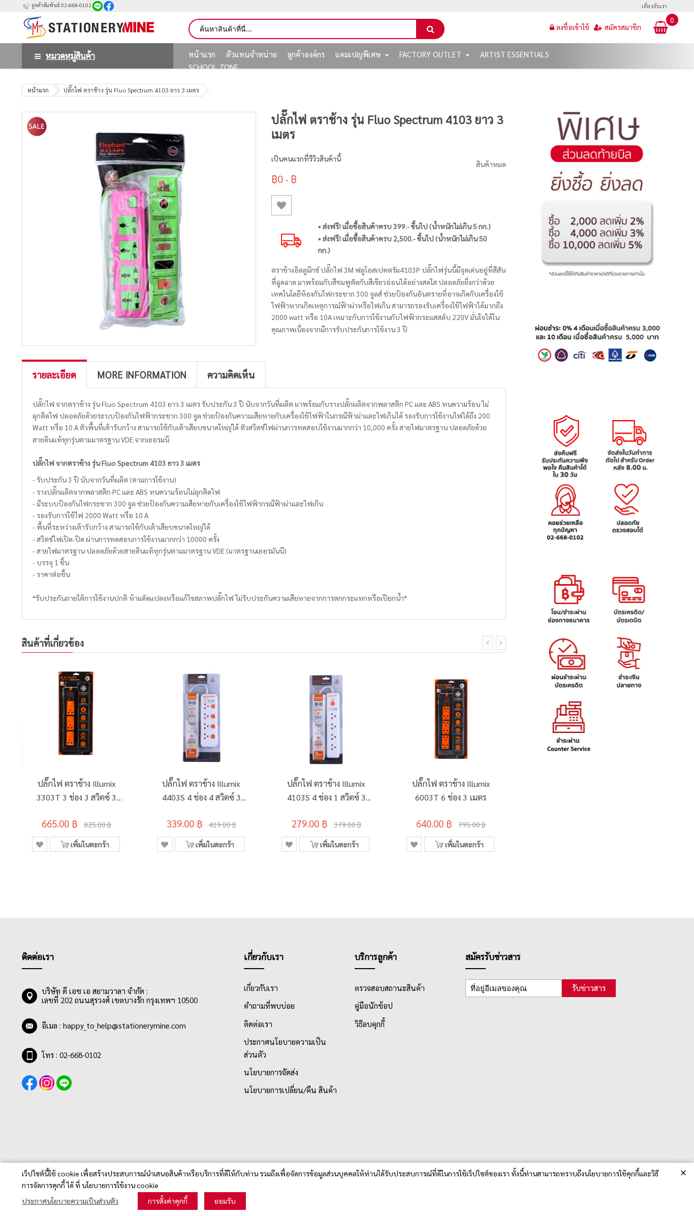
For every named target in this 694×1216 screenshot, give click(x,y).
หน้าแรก (38, 90)
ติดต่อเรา (258, 1024)
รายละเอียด (54, 374)
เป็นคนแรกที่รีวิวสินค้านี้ (306, 158)
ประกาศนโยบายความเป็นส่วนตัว (70, 1200)
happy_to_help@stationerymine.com (124, 1025)
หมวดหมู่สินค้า (70, 55)
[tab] (54, 374)
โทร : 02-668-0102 (71, 1055)
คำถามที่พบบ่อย (269, 1006)
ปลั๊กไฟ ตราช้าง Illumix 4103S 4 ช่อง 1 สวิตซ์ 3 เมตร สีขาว (326, 791)
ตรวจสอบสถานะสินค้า (390, 988)
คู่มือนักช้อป (374, 1006)
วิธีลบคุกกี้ (370, 1024)
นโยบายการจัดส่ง (271, 1072)
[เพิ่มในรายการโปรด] (281, 205)
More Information (141, 374)
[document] (347, 1189)
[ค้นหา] (431, 29)
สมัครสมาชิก (623, 26)
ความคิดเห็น (231, 374)
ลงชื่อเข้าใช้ (572, 26)
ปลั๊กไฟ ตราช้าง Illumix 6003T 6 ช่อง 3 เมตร (451, 790)
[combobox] (302, 29)
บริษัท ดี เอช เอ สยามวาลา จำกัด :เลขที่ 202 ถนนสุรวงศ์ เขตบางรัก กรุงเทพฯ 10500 (120, 995)
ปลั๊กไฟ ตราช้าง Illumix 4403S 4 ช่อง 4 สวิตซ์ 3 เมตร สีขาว (201, 791)
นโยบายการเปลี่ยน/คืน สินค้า (290, 1090)
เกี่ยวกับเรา (654, 6)
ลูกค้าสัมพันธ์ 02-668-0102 (60, 5)
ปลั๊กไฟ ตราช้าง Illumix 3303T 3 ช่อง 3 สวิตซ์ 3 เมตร (76, 791)
